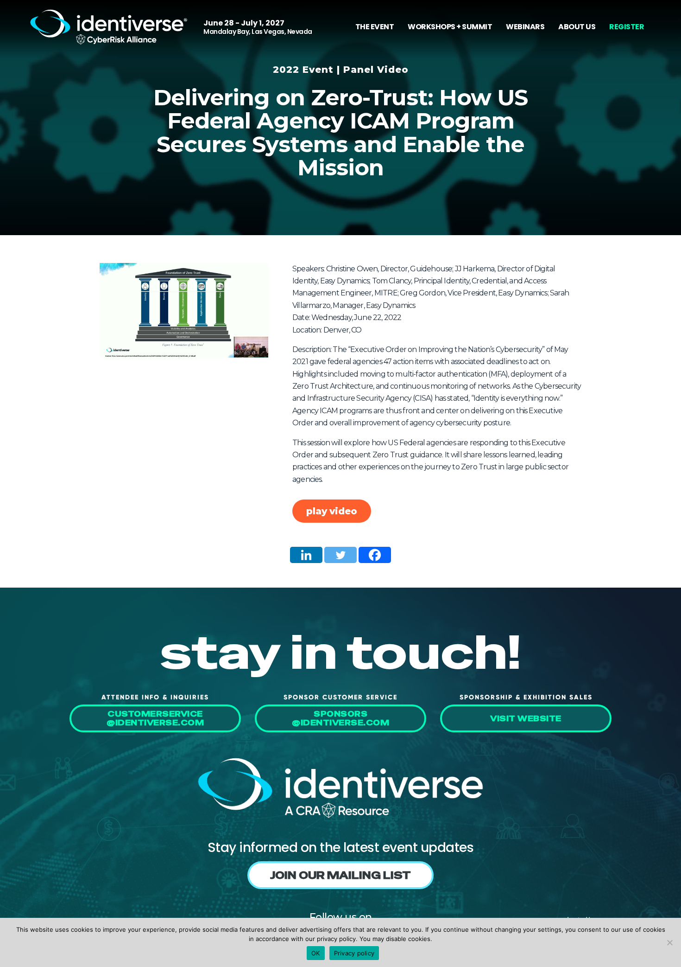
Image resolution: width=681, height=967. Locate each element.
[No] (669, 942)
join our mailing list (340, 875)
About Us (576, 26)
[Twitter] (340, 555)
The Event (374, 26)
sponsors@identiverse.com (340, 718)
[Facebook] (375, 555)
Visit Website (525, 719)
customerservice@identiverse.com (155, 718)
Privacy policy (354, 953)
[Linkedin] (306, 555)
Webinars (525, 26)
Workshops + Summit (450, 26)
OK (315, 953)
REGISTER (626, 26)
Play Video (331, 511)
